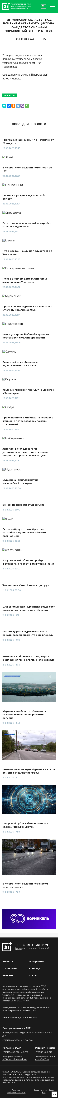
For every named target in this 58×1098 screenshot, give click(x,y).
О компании (9, 968)
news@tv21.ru (42, 1059)
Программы (36, 961)
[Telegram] (18, 106)
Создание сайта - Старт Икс (44, 1091)
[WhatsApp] (27, 106)
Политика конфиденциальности (16, 1091)
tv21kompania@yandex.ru (14, 1059)
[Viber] (22, 106)
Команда (34, 968)
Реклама (7, 975)
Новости (7, 961)
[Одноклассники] (13, 106)
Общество (9, 95)
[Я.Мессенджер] (4, 106)
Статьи (33, 975)
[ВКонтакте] (9, 106)
